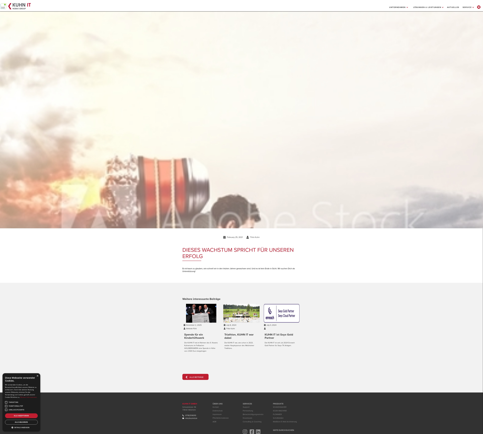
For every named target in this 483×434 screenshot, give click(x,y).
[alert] (21, 402)
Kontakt (216, 407)
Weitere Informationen (28, 397)
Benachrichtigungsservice (253, 414)
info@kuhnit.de (191, 418)
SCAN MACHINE (280, 410)
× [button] (37, 376)
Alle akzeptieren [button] (21, 416)
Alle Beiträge (195, 377)
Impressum (217, 414)
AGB (214, 421)
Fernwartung (248, 410)
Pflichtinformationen (221, 418)
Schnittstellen (278, 418)
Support (246, 407)
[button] (399, 7)
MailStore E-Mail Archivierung (285, 421)
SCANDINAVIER (279, 407)
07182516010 (190, 415)
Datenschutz (218, 410)
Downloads (247, 418)
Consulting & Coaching (252, 421)
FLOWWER (277, 414)
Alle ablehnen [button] (21, 422)
